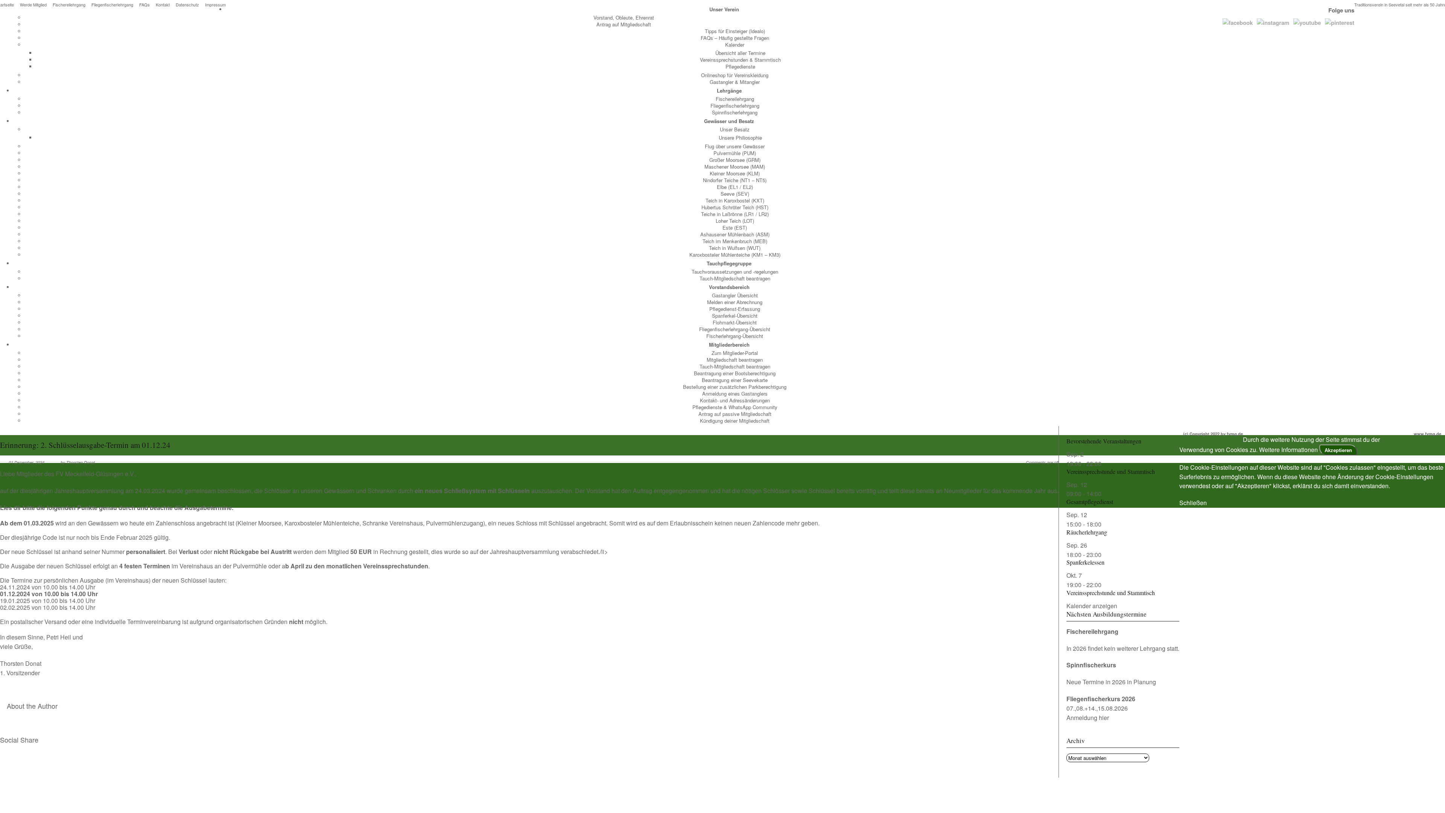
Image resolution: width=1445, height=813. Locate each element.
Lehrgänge (729, 90)
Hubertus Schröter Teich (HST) (734, 207)
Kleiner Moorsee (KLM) (735, 173)
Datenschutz (187, 5)
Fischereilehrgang (69, 5)
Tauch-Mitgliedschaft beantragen (735, 278)
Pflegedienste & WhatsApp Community (734, 407)
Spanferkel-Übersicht (734, 315)
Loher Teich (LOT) (735, 220)
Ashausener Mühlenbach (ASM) (735, 234)
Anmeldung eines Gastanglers (735, 393)
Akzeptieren (1338, 450)
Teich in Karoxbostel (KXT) (735, 200)
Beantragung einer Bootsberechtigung (735, 373)
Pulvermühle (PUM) (734, 153)
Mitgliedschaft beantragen (735, 359)
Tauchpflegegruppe (729, 263)
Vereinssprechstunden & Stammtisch (740, 59)
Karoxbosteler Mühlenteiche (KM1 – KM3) (734, 254)
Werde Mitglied (33, 5)
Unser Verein (724, 9)
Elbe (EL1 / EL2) (735, 186)
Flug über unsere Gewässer (735, 146)
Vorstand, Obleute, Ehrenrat (623, 17)
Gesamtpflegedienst (1089, 501)
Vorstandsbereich (729, 287)
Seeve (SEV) (735, 193)
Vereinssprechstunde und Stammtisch (1110, 471)
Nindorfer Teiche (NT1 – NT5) (735, 180)
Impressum (215, 5)
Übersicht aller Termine (740, 52)
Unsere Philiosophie (740, 137)
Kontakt (163, 5)
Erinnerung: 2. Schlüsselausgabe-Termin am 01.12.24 (85, 445)
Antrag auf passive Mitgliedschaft (734, 413)
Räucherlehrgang (1086, 532)
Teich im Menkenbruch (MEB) (735, 241)
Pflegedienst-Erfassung (734, 308)
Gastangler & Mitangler (735, 81)
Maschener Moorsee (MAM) (734, 166)
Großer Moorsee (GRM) (735, 159)
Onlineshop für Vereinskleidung (734, 75)
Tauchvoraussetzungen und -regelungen (735, 271)
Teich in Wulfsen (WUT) (735, 247)
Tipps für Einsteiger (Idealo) (735, 31)
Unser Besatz (735, 129)
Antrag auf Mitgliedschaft (623, 24)
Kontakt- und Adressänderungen (735, 400)
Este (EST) (734, 227)
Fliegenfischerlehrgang (112, 5)
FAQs (144, 5)
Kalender (734, 44)
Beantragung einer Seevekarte (735, 380)
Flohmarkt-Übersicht (735, 322)
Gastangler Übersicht (735, 295)
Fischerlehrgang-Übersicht (734, 336)
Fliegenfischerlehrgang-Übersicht (734, 329)
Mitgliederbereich (729, 344)
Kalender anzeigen (1091, 605)
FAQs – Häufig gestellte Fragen (735, 37)
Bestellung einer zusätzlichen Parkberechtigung (734, 386)
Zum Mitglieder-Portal (735, 352)
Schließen (1193, 502)
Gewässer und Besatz (729, 121)
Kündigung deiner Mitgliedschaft (735, 420)
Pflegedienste (740, 66)
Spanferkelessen (1085, 562)
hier (1104, 717)
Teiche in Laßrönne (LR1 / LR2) (735, 214)
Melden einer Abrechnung (734, 302)
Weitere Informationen (1288, 449)
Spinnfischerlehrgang (734, 112)
